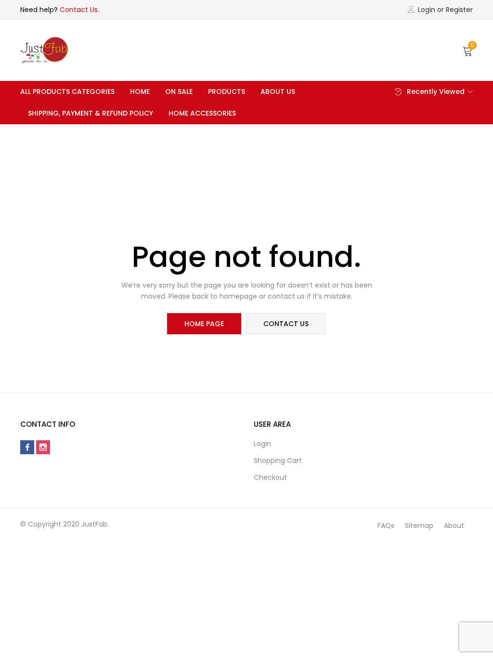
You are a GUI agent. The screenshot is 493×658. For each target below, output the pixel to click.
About (454, 525)
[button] (468, 50)
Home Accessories (202, 113)
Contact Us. (79, 9)
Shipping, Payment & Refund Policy (90, 113)
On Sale (179, 91)
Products (226, 91)
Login (262, 443)
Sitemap (419, 525)
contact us (286, 324)
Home (140, 91)
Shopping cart (278, 460)
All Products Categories (67, 91)
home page (204, 324)
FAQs (385, 525)
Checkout (270, 477)
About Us (277, 91)
